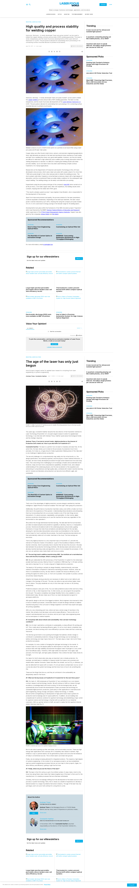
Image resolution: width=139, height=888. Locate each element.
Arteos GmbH (45, 214)
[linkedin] (51, 51)
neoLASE (67, 184)
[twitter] (54, 51)
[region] (54, 332)
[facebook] (49, 51)
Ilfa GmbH (55, 214)
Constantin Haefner (41, 376)
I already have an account (54, 347)
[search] (30, 4)
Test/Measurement (77, 14)
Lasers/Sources (50, 14)
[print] (82, 51)
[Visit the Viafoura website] (79, 335)
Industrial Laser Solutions (33, 21)
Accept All (132, 885)
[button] (27, 4)
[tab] (30, 328)
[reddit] (57, 51)
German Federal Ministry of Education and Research (63, 210)
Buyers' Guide (89, 14)
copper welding (33, 100)
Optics (60, 14)
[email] (59, 51)
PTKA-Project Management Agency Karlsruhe (55, 212)
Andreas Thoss (30, 376)
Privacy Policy (47, 884)
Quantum (66, 14)
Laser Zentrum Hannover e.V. (72, 102)
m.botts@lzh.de (48, 244)
